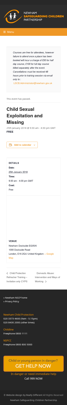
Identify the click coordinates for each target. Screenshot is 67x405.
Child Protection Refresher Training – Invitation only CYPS (17, 277)
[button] (8, 32)
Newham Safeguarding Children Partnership (33, 400)
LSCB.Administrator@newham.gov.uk (33, 83)
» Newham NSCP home (15, 297)
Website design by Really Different (24, 395)
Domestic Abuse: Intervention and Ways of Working (47, 277)
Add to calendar (22, 144)
